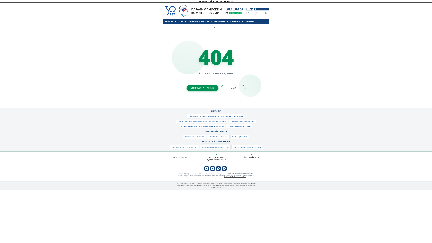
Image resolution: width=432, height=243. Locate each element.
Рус (248, 9)
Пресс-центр (219, 21)
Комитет (169, 21)
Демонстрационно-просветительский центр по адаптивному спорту (202, 121)
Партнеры (249, 21)
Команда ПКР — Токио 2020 (194, 137)
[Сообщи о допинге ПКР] (236, 13)
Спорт (180, 21)
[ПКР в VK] (230, 9)
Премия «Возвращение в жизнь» (239, 126)
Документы (235, 21)
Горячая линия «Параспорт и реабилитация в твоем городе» (202, 126)
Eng (251, 9)
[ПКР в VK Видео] (234, 9)
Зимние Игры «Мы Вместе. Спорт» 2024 (247, 147)
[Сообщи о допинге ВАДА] (226, 13)
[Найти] (266, 13)
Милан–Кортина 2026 (239, 137)
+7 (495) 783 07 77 (181, 157)
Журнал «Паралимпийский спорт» (242, 121)
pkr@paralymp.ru (251, 157)
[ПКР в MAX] (237, 9)
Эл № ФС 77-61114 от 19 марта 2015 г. (235, 177)
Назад (233, 88)
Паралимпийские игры (198, 21)
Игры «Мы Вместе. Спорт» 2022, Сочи (184, 147)
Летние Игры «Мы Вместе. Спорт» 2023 (215, 147)
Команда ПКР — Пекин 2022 (218, 137)
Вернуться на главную (202, 88)
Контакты (170, 26)
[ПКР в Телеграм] (241, 9)
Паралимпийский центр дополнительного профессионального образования (216, 116)
